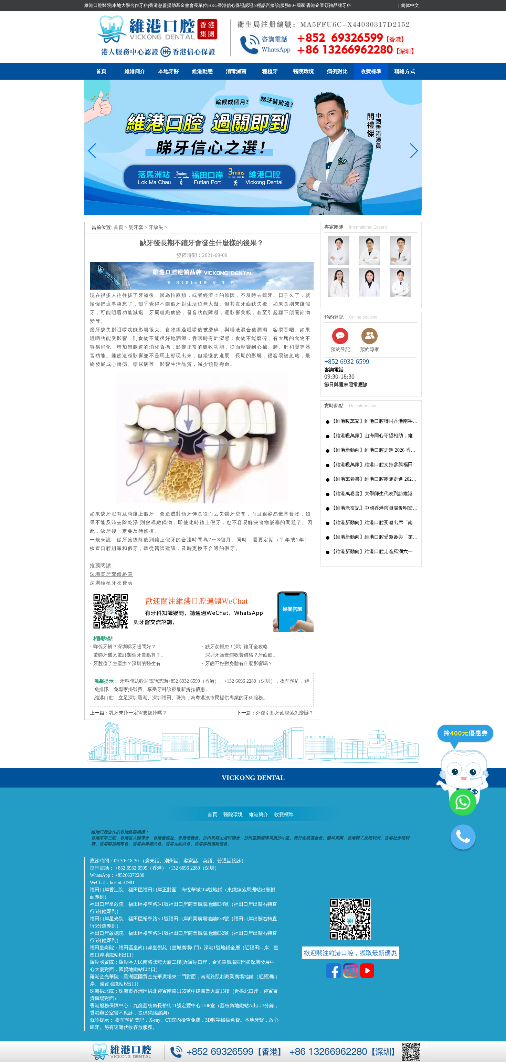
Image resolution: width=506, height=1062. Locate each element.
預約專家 (369, 349)
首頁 (101, 71)
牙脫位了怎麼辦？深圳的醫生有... (129, 663)
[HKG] (253, 213)
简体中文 (410, 5)
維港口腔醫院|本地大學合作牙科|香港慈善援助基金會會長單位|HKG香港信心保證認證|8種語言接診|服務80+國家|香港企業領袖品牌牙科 (217, 5)
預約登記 (340, 349)
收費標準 (371, 71)
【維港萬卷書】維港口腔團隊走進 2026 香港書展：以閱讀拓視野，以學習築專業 (374, 479)
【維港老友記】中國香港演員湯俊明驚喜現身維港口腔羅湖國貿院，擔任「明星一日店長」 (374, 508)
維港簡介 (135, 71)
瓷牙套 (136, 227)
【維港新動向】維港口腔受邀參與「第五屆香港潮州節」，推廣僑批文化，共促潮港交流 (374, 537)
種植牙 (270, 71)
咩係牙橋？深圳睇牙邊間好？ (124, 646)
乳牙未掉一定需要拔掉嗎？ (138, 712)
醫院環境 (303, 71)
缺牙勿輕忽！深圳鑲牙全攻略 (236, 646)
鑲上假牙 (165, 539)
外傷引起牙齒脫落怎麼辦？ (285, 712)
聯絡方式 (404, 71)
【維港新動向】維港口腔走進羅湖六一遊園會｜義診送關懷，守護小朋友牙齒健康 (374, 551)
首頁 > (121, 227)
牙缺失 (156, 227)
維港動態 (202, 71)
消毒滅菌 (236, 71)
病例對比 (337, 71)
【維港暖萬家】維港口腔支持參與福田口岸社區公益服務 (374, 464)
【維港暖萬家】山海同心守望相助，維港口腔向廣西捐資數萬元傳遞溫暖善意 (374, 435)
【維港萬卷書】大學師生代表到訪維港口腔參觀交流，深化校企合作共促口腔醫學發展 (374, 493)
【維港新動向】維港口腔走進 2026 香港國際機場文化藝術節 (374, 450)
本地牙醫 (168, 71)
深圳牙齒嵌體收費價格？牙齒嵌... (241, 655)
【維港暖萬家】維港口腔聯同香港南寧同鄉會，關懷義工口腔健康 (374, 421)
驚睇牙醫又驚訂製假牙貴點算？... (129, 655)
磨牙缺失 (101, 329)
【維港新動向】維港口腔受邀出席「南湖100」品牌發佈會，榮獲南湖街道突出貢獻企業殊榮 (374, 522)
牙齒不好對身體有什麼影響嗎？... (241, 663)
